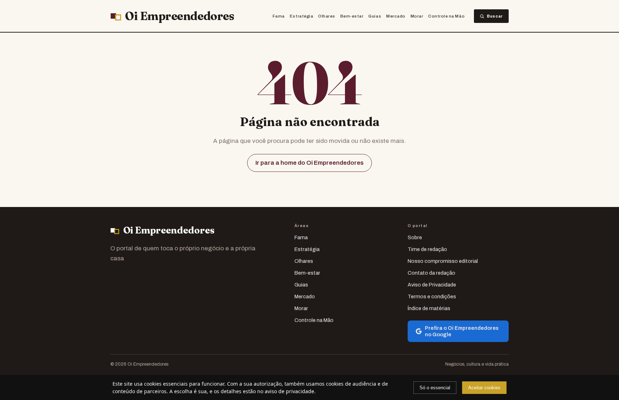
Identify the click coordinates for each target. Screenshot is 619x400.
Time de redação (427, 249)
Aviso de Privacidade (432, 285)
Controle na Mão (446, 16)
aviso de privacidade (289, 391)
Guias (374, 16)
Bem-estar (352, 16)
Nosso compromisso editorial (443, 261)
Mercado (396, 16)
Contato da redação (431, 273)
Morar (417, 16)
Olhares (326, 16)
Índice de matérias (429, 308)
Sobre (415, 237)
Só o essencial (434, 387)
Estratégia (301, 16)
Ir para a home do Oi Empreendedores (309, 162)
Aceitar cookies (484, 387)
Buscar (495, 16)
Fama (279, 16)
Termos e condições (432, 296)
